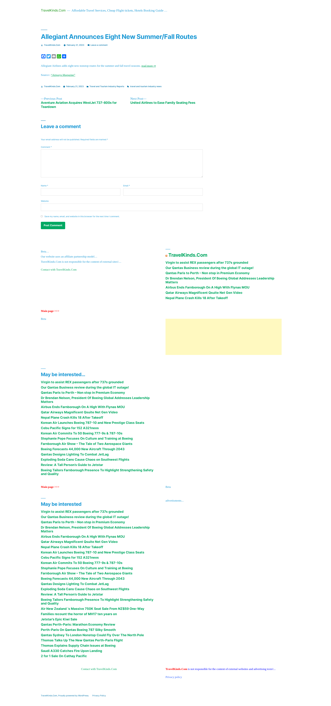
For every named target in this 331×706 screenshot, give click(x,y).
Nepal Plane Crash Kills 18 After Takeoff (197, 298)
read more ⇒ (148, 66)
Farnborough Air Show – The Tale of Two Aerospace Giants (86, 444)
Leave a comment (99, 45)
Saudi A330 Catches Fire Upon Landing (71, 651)
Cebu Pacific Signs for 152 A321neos (70, 428)
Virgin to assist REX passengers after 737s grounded (207, 262)
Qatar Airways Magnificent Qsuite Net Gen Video (204, 293)
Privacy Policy (99, 695)
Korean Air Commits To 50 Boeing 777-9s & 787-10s (81, 433)
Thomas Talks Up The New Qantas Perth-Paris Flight (82, 640)
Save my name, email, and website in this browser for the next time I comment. (82, 216)
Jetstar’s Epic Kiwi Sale (59, 619)
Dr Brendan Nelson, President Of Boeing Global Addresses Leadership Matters (220, 280)
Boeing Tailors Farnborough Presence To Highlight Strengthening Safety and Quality (97, 472)
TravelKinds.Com (53, 10)
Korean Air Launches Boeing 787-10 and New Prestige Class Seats (92, 423)
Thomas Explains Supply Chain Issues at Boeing (78, 645)
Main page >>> (50, 311)
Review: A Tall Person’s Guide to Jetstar (72, 465)
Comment (46, 147)
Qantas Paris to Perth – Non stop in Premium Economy (208, 273)
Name (44, 185)
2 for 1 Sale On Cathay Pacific (64, 656)
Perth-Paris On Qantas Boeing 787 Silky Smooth (78, 630)
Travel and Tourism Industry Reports (106, 86)
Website (45, 201)
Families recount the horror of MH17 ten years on (79, 614)
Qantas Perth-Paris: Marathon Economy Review (78, 624)
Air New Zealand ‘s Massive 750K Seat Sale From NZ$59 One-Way (92, 609)
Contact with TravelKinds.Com (59, 269)
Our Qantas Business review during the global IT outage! (210, 268)
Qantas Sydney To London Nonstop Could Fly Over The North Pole (92, 635)
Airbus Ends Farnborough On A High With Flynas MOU (207, 287)
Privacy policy (174, 677)
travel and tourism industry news (145, 86)
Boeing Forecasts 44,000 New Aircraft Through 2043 (83, 449)
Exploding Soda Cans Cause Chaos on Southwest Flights (85, 459)
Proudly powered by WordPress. (73, 695)
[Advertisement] (224, 337)
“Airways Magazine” (63, 75)
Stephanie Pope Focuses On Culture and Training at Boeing (87, 438)
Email (126, 185)
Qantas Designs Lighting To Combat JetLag (75, 454)
